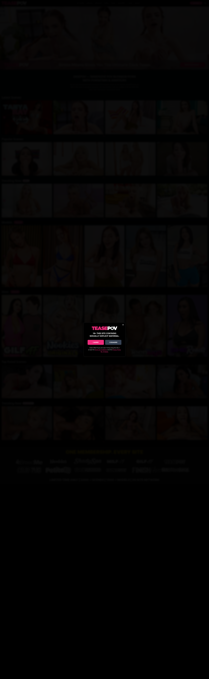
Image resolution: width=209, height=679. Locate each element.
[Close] (123, 325)
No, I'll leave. (104, 352)
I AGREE (96, 342)
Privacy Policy (116, 350)
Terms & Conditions (101, 350)
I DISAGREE (113, 342)
